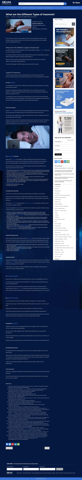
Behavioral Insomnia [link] (12, 298)
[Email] (18, 444)
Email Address (58, 141)
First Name (57, 145)
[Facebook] (7, 444)
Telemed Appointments (37, 473)
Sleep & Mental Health (60, 219)
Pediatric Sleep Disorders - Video (62, 234)
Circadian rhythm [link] (24, 224)
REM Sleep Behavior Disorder (61, 230)
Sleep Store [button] (25, 7)
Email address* (10, 466)
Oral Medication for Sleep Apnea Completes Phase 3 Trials (64, 174)
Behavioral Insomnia (36, 40)
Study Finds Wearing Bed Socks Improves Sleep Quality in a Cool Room (64, 178)
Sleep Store (19, 473)
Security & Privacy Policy (69, 473)
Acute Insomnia (9, 38)
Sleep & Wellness (58, 204)
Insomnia (13, 16)
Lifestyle (56, 215)
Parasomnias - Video (59, 241)
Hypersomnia (58, 199)
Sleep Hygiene (58, 223)
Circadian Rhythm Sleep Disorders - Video (64, 247)
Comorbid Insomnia (27, 40)
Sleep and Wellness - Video (61, 239)
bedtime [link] (11, 178)
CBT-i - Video (57, 256)
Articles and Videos (47, 7)
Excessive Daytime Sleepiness (61, 206)
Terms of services (60, 473)
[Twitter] (10, 444)
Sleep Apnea (57, 190)
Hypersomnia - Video (59, 243)
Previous (9, 448)
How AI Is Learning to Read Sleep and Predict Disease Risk (63, 181)
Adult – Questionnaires (60, 208)
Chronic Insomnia (18, 38)
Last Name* (42, 466)
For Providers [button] (74, 7)
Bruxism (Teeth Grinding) (60, 228)
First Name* (26, 466)
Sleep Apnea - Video (59, 252)
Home (6, 7)
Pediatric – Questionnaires (60, 210)
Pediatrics (57, 217)
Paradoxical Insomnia (15, 42)
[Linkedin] (15, 444)
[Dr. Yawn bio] (76, 2)
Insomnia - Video (58, 254)
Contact (64, 7)
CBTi (56, 221)
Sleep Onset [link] (10, 156)
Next (46, 448)
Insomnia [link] (12, 82)
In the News (57, 186)
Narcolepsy (57, 193)
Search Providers (47, 473)
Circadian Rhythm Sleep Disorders (62, 195)
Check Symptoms (40, 7)
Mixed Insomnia (18, 40)
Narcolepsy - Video (59, 250)
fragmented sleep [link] (29, 203)
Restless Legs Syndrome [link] (13, 183)
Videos (56, 212)
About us (69, 7)
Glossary (53, 473)
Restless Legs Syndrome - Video (62, 245)
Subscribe (59, 469)
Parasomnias (57, 201)
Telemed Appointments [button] (12, 7)
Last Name (57, 149)
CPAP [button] (20, 7)
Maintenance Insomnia (38, 38)
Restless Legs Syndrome (60, 197)
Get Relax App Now (32, 7)
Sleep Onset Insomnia (27, 38)
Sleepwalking (58, 225)
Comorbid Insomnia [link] (12, 276)
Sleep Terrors (57, 232)
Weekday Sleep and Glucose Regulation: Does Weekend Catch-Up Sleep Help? (64, 171)
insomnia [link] (42, 50)
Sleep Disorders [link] (14, 227)
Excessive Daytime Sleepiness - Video (63, 236)
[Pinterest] (12, 444)
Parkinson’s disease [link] (19, 214)
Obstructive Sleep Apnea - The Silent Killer (64, 168)
